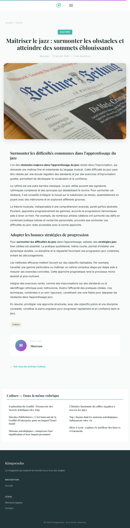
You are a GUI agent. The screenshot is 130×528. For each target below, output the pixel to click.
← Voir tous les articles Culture (28, 366)
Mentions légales (14, 502)
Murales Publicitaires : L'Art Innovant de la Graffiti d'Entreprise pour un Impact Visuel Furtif (32, 420)
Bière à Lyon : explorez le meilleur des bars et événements (94, 429)
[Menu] (71, 5)
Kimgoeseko (14, 463)
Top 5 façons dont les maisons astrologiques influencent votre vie (93, 418)
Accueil (9, 22)
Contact (9, 508)
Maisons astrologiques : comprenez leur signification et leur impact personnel (31, 432)
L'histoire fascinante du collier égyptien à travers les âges (92, 408)
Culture (19, 22)
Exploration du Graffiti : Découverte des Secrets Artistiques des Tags (31, 408)
